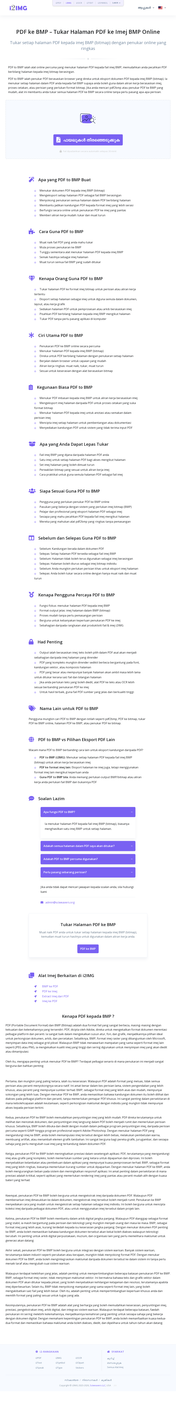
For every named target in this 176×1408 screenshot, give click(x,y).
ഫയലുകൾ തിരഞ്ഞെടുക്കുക (91, 140)
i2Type (59, 1367)
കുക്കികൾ (106, 1380)
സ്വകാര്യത (71, 1380)
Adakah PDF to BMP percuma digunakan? (88, 859)
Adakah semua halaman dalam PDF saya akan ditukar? (88, 846)
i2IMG (69, 3)
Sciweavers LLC (98, 1385)
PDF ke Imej (49, 991)
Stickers (80, 1367)
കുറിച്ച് (110, 1358)
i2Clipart (80, 1362)
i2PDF (58, 3)
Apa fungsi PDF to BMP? (88, 812)
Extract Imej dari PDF (55, 996)
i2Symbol (60, 1362)
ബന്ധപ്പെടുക (114, 1362)
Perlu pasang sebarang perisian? (88, 872)
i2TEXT (90, 3)
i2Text (39, 1362)
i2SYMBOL (103, 3)
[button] (146, 7)
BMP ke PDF (50, 986)
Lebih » (116, 3)
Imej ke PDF (49, 1001)
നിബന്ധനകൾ (89, 1380)
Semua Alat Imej (115, 1367)
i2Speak (40, 1367)
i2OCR (79, 3)
